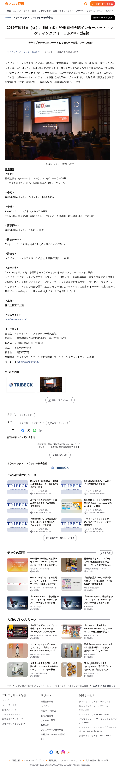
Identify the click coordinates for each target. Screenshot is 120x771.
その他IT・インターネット (34, 423)
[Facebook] (22, 430)
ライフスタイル (66, 11)
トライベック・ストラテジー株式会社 (22, 52)
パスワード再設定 (49, 711)
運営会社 (16, 760)
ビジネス (91, 11)
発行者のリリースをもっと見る (60, 538)
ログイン (45, 706)
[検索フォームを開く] (86, 4)
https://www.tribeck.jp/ (28, 362)
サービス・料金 (9, 705)
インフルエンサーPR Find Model (94, 714)
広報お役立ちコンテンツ (13, 724)
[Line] (34, 430)
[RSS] (69, 752)
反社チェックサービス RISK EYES (95, 735)
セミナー (45, 739)
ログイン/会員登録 (104, 4)
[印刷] (40, 430)
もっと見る (106, 552)
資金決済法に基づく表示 (97, 760)
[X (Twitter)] (28, 430)
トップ (8, 686)
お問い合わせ (60, 455)
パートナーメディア (11, 714)
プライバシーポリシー (71, 760)
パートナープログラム (34, 760)
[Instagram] (63, 752)
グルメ (27, 11)
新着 (9, 11)
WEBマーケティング (59, 423)
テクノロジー (28, 415)
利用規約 (53, 760)
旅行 (34, 11)
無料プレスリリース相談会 (53, 734)
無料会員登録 (47, 701)
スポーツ (80, 11)
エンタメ (17, 11)
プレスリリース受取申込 (52, 730)
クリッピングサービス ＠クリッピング (97, 701)
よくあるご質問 (48, 720)
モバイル (110, 11)
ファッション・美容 (48, 11)
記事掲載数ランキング (12, 719)
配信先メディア (9, 710)
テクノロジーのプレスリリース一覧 (32, 686)
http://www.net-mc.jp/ (15, 319)
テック (100, 11)
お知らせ (45, 725)
